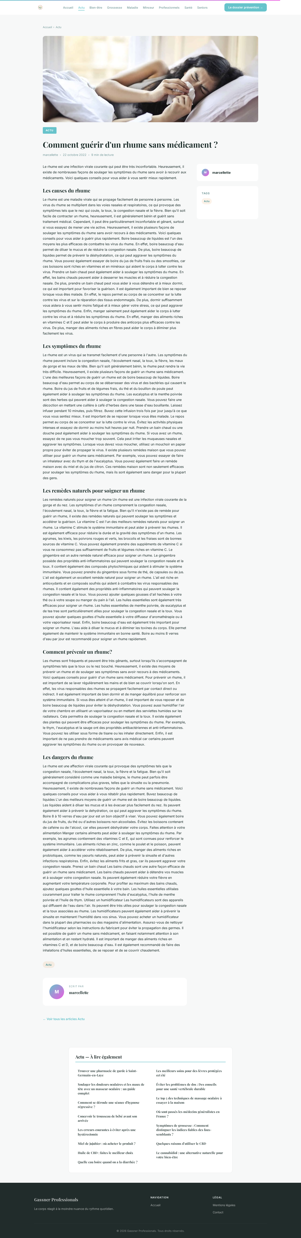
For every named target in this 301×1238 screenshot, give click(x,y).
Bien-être (95, 7)
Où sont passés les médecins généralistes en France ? (188, 1114)
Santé (188, 7)
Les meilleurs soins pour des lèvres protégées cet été (189, 1073)
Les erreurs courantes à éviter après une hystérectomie (107, 1132)
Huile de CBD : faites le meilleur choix (105, 1153)
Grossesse (114, 7)
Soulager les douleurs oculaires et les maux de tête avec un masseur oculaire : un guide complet (111, 1088)
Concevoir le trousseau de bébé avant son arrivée (107, 1118)
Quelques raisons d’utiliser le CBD (181, 1143)
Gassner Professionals (56, 1199)
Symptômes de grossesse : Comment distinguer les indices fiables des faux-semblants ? (183, 1129)
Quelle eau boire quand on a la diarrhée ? (107, 1162)
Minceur (148, 7)
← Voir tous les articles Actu (64, 1019)
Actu (81, 7)
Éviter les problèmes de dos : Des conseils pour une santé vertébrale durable (186, 1086)
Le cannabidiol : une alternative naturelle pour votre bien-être (189, 1155)
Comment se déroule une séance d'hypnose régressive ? (108, 1104)
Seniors (202, 7)
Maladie (132, 7)
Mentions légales (224, 1205)
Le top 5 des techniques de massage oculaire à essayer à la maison (189, 1100)
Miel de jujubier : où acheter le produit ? (106, 1143)
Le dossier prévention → (245, 7)
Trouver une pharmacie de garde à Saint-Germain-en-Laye (107, 1073)
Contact (218, 1212)
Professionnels (169, 7)
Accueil (68, 7)
